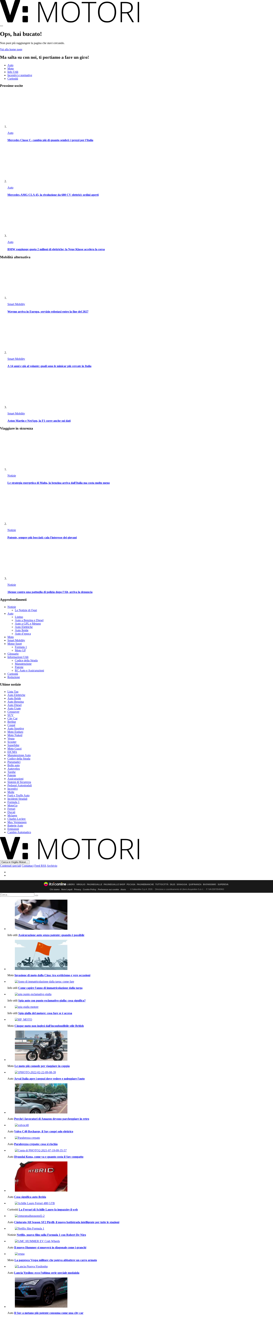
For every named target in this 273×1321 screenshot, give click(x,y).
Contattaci (28, 865)
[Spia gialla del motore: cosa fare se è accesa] (140, 1007)
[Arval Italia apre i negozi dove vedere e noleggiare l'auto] (140, 1072)
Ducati (11, 812)
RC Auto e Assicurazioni (29, 670)
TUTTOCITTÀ (161, 884)
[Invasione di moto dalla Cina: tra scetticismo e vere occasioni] (140, 955)
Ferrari (11, 808)
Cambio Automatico (19, 832)
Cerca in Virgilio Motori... (14, 862)
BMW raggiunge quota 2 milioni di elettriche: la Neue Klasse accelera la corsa (56, 249)
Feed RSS (40, 865)
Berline (11, 721)
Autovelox (13, 768)
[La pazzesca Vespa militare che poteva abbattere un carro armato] (140, 1254)
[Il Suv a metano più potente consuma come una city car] (140, 1292)
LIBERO (71, 884)
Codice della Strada (26, 660)
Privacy (77, 889)
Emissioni (13, 828)
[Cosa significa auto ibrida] (140, 1176)
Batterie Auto (15, 825)
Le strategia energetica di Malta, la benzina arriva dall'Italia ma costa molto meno (58, 482)
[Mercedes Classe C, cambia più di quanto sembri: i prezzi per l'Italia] (140, 109)
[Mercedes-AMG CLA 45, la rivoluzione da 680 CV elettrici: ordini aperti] (140, 164)
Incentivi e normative (19, 75)
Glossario (13, 653)
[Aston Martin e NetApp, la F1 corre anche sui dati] (140, 390)
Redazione (13, 677)
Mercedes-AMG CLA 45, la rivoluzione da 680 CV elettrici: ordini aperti (53, 194)
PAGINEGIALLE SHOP (114, 884)
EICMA (12, 751)
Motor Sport (14, 643)
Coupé (11, 725)
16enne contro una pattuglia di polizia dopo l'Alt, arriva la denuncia (49, 592)
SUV (10, 715)
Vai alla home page (11, 49)
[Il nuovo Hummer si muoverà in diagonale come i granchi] (140, 1241)
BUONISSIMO (209, 884)
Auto (10, 65)
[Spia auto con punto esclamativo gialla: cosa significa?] (140, 994)
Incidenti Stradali (17, 798)
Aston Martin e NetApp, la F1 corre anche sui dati (39, 420)
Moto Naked (14, 735)
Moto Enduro (15, 731)
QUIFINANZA (195, 884)
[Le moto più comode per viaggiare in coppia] (140, 1046)
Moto (10, 68)
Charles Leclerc (16, 818)
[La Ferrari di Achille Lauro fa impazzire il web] (140, 1203)
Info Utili (12, 71)
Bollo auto (13, 765)
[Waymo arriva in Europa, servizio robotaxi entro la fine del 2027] (140, 281)
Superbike (13, 745)
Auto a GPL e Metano (28, 623)
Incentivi (12, 788)
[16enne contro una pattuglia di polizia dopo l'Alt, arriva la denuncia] (140, 561)
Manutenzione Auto (19, 755)
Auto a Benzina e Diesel (29, 620)
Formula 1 (21, 647)
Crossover (13, 711)
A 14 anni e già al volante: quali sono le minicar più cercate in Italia (49, 366)
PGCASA (131, 884)
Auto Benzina (15, 701)
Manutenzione (23, 663)
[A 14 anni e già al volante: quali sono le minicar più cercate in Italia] (140, 335)
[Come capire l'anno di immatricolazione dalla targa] (140, 981)
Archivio (52, 865)
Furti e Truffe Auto (18, 795)
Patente (19, 667)
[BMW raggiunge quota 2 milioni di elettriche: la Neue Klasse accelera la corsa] (140, 218)
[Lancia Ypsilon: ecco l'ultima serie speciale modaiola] (140, 1266)
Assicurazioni (15, 778)
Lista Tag (12, 691)
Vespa (10, 738)
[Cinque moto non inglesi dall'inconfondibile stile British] (140, 1019)
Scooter (11, 741)
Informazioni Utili (17, 657)
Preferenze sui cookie (108, 889)
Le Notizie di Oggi (26, 610)
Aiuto (123, 889)
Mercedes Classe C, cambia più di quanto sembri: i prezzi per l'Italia (50, 140)
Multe (10, 792)
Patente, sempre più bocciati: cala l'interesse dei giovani (42, 537)
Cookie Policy (89, 889)
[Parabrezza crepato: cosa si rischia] (140, 1138)
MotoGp (12, 805)
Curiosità (12, 78)
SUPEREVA (223, 884)
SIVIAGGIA (182, 884)
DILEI (172, 884)
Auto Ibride (21, 630)
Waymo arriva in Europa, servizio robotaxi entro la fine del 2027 (47, 311)
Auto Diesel (14, 705)
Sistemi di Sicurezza (19, 782)
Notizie (11, 475)
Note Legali (66, 889)
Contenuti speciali (10, 865)
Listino (19, 616)
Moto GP (20, 650)
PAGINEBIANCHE (145, 884)
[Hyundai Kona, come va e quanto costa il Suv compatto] (140, 1150)
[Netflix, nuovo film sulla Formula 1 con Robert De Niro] (140, 1228)
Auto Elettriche (24, 627)
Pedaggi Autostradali (19, 785)
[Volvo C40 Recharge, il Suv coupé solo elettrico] (140, 1125)
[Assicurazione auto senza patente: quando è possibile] (140, 915)
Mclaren (12, 815)
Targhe (11, 772)
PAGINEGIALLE (94, 884)
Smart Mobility (16, 304)
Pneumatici (13, 762)
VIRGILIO (80, 884)
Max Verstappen (17, 822)
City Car (12, 718)
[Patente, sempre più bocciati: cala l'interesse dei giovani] (140, 506)
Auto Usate (14, 708)
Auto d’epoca (23, 633)
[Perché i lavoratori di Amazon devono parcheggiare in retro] (140, 1098)
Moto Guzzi (14, 748)
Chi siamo (55, 889)
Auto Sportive (15, 728)
